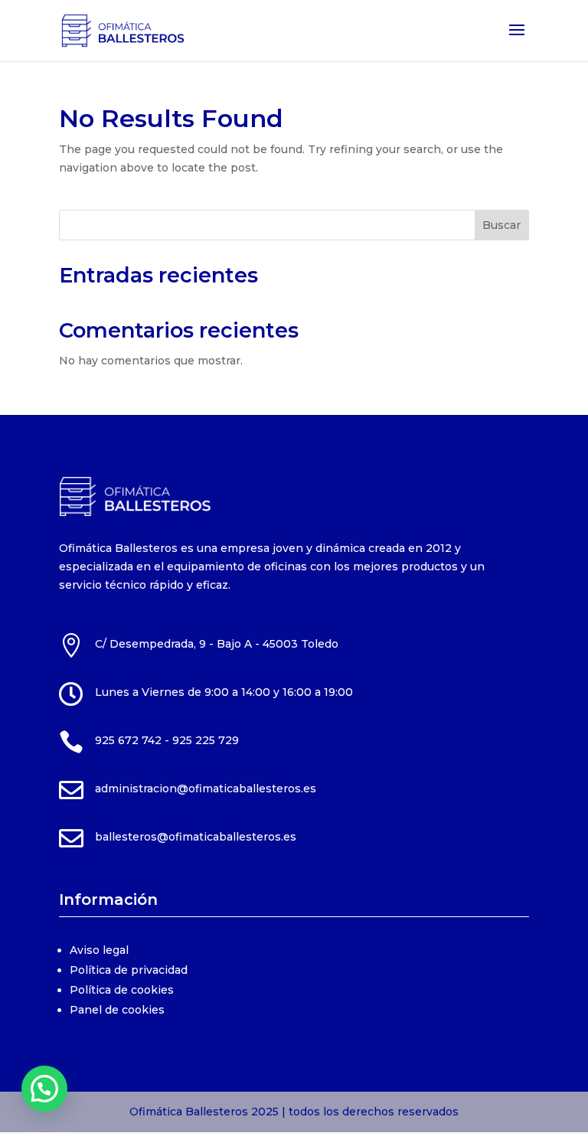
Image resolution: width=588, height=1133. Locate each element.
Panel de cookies (117, 1010)
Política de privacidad (129, 970)
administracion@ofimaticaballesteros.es (205, 788)
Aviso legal (99, 950)
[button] (44, 1089)
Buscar (501, 225)
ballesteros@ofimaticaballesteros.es (195, 837)
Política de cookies (122, 990)
